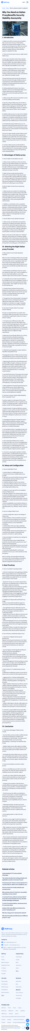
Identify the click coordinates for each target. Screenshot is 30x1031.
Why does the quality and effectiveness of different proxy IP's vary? (15, 916)
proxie (8, 98)
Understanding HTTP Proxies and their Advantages (12, 874)
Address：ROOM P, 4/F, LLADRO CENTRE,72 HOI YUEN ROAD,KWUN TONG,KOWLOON (14, 948)
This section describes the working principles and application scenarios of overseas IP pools (14, 879)
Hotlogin (11, 1013)
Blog (7, 8)
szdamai (9, 1022)
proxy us (11, 819)
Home (3, 8)
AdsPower (3, 1008)
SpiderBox (22, 1010)
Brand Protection (5, 992)
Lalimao (16, 1013)
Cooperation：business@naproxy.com (11, 945)
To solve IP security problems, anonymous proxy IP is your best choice (14, 904)
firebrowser (3, 1010)
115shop (3, 1022)
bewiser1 (9, 1019)
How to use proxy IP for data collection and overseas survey (13, 888)
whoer (17, 1010)
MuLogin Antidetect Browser (19, 1022)
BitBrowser (11, 1010)
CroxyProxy (3, 971)
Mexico (17, 968)
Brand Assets (18, 987)
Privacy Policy (16, 1028)
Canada (17, 959)
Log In (23, 2)
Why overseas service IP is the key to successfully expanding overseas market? (14, 893)
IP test (9, 1008)
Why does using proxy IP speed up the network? (14, 913)
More (17, 971)
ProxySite (3, 973)
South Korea (18, 965)
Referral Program (5, 962)
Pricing (2, 959)
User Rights (18, 998)
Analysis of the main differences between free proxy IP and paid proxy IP (13, 909)
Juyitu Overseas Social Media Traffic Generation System (13, 1016)
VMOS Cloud (4, 1013)
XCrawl (14, 1008)
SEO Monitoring (4, 987)
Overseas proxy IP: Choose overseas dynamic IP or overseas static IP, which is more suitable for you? (14, 883)
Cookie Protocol (4, 1029)
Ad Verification (4, 984)
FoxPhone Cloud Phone (18, 1019)
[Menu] (27, 2)
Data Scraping (4, 981)
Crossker (3, 1019)
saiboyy (19, 1008)
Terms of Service (19, 992)
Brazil (17, 962)
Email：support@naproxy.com (10, 942)
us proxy (8, 787)
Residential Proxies (5, 965)
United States (19, 957)
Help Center (18, 981)
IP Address (3, 968)
